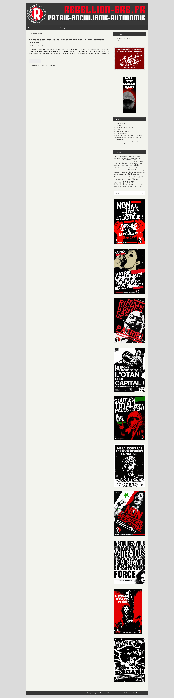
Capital (134, 158)
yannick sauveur (127, 186)
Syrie (134, 185)
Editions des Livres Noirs (123, 131)
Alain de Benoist (119, 156)
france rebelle (122, 165)
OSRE (129, 174)
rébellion (42, 65)
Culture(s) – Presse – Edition (124, 127)
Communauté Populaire (120, 162)
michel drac (142, 172)
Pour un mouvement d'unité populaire (128, 142)
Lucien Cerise (35, 65)
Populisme (117, 177)
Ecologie (117, 163)
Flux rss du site (120, 40)
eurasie (123, 163)
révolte (115, 179)
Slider (134, 179)
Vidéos (42, 45)
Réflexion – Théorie (122, 144)
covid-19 (129, 162)
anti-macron (128, 156)
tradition (120, 186)
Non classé (119, 140)
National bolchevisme (120, 174)
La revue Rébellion (122, 133)
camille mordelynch (122, 158)
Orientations (51, 28)
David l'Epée (138, 162)
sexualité (128, 179)
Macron (132, 169)
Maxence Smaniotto (129, 172)
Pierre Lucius (136, 174)
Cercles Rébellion (131, 160)
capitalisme (141, 158)
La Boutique (62, 28)
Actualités (31, 28)
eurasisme (128, 163)
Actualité (119, 125)
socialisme (117, 182)
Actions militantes (121, 123)
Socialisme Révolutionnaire (124, 183)
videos (47, 65)
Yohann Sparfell (137, 186)
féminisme (129, 165)
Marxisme (116, 172)
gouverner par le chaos (126, 167)
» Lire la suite (34, 61)
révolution (122, 180)
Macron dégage (140, 170)
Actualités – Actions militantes (138, 693)
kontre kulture (135, 167)
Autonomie (137, 156)
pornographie (124, 177)
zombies (52, 65)
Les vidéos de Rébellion (123, 38)
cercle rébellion (118, 160)
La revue (41, 28)
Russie (131, 177)
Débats (118, 129)
